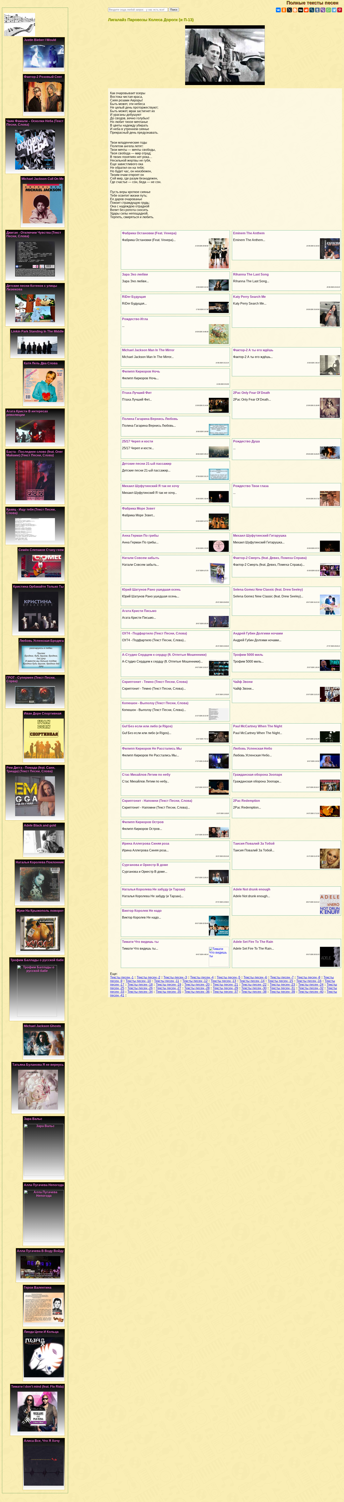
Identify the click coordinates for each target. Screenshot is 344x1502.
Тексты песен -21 (225, 984)
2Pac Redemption (246, 800)
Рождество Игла (135, 319)
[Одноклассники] (283, 10)
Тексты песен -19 (168, 984)
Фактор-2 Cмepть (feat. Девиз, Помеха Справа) (270, 558)
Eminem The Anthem (249, 233)
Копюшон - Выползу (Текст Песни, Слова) (155, 703)
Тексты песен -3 (175, 977)
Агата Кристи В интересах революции (27, 413)
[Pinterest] (339, 10)
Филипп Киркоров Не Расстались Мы (152, 748)
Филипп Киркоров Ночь (141, 371)
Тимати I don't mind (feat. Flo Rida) (37, 1386)
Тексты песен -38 (254, 991)
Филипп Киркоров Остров (143, 822)
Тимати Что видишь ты (140, 941)
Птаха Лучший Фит (137, 392)
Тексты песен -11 (166, 981)
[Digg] (300, 10)
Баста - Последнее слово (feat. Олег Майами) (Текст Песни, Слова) (34, 453)
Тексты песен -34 (140, 991)
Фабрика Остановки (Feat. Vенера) (149, 233)
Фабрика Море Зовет (138, 508)
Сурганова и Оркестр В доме (145, 865)
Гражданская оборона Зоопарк (257, 774)
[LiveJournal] (311, 10)
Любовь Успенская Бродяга (42, 640)
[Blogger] (295, 10)
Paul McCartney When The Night (257, 726)
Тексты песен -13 (223, 981)
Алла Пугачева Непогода (44, 1185)
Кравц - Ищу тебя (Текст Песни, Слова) (31, 511)
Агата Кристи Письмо (139, 611)
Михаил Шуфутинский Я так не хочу (150, 486)
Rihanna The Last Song (251, 274)
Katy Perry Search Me (249, 296)
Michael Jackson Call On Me (43, 178)
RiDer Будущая (134, 296)
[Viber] (323, 10)
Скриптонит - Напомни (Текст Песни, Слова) (157, 800)
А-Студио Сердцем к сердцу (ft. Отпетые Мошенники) (164, 654)
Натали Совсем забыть (140, 558)
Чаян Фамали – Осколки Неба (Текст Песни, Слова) (35, 122)
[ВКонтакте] (278, 10)
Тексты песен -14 (252, 981)
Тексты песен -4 (202, 977)
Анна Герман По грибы (140, 535)
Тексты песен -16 (309, 981)
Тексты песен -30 (254, 988)
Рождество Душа (246, 441)
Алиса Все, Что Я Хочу (42, 1440)
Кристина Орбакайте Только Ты (38, 586)
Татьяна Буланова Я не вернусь (38, 1064)
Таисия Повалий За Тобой (254, 843)
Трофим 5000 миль (248, 654)
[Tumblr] (317, 10)
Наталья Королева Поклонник (40, 862)
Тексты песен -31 (282, 988)
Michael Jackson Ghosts (42, 1026)
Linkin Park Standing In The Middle (37, 331)
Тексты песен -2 (148, 977)
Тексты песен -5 (228, 977)
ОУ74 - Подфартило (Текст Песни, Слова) (154, 633)
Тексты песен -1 (122, 977)
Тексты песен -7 (282, 977)
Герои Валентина (37, 1287)
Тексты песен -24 (310, 984)
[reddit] (306, 10)
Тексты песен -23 (282, 984)
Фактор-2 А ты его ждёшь (253, 350)
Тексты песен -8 (308, 977)
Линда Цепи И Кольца (41, 1331)
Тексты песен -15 (280, 981)
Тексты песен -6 (255, 977)
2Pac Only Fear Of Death (251, 392)
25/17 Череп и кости (137, 441)
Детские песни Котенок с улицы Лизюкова (31, 287)
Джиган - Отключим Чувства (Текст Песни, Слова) (33, 234)
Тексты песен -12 (195, 981)
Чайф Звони (243, 681)
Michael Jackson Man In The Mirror (148, 350)
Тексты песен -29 (225, 988)
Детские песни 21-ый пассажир (146, 463)
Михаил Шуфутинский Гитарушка (259, 535)
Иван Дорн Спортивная (42, 713)
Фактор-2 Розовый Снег (43, 76)
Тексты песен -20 (197, 984)
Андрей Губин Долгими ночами (258, 633)
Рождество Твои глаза (251, 486)
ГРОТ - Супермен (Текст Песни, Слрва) (30, 679)
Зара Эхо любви (135, 274)
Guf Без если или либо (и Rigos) (147, 726)
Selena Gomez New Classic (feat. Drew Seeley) (268, 589)
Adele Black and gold (40, 825)
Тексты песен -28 (197, 988)
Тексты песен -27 (168, 988)
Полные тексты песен (315, 2)
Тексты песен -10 (138, 981)
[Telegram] (334, 10)
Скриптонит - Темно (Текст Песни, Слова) (155, 681)
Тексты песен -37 (225, 991)
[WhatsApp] (328, 10)
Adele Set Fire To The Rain (253, 941)
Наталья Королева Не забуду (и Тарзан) (153, 889)
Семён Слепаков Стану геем (41, 550)
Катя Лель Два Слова (41, 363)
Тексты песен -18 (140, 984)
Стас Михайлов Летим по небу (146, 774)
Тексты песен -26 (140, 988)
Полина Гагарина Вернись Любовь (150, 419)
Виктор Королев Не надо (142, 910)
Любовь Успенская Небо (252, 748)
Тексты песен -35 (168, 991)
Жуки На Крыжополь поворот (40, 910)
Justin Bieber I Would (40, 40)
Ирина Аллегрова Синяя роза (145, 843)
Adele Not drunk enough (251, 889)
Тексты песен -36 (197, 991)
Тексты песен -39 (282, 991)
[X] (289, 10)
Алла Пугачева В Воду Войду (40, 1251)
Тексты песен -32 (310, 988)
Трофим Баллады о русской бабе (37, 960)
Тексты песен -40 (310, 991)
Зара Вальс (33, 1119)
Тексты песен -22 (254, 984)
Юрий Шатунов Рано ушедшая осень (151, 589)
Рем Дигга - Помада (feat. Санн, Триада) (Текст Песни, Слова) (30, 769)
